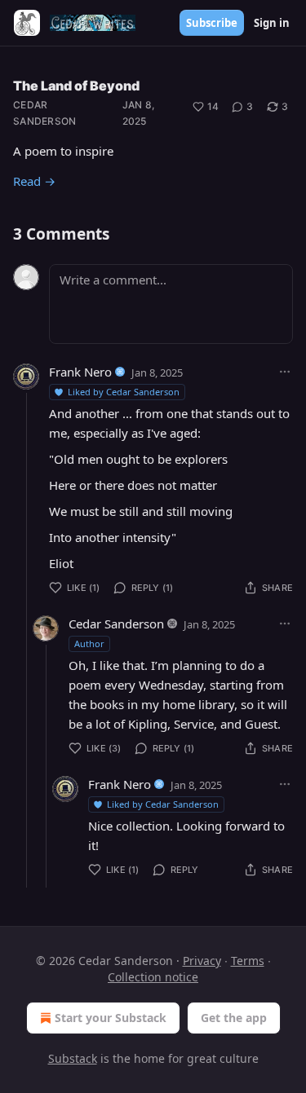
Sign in (272, 22)
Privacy (202, 960)
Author (89, 643)
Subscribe (211, 22)
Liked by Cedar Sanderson (124, 392)
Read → (34, 181)
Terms (247, 960)
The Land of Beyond (76, 85)
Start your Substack (110, 1017)
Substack (72, 1058)
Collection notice (153, 977)
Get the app (234, 1017)
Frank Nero (80, 372)
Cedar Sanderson (45, 113)
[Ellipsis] (285, 372)
